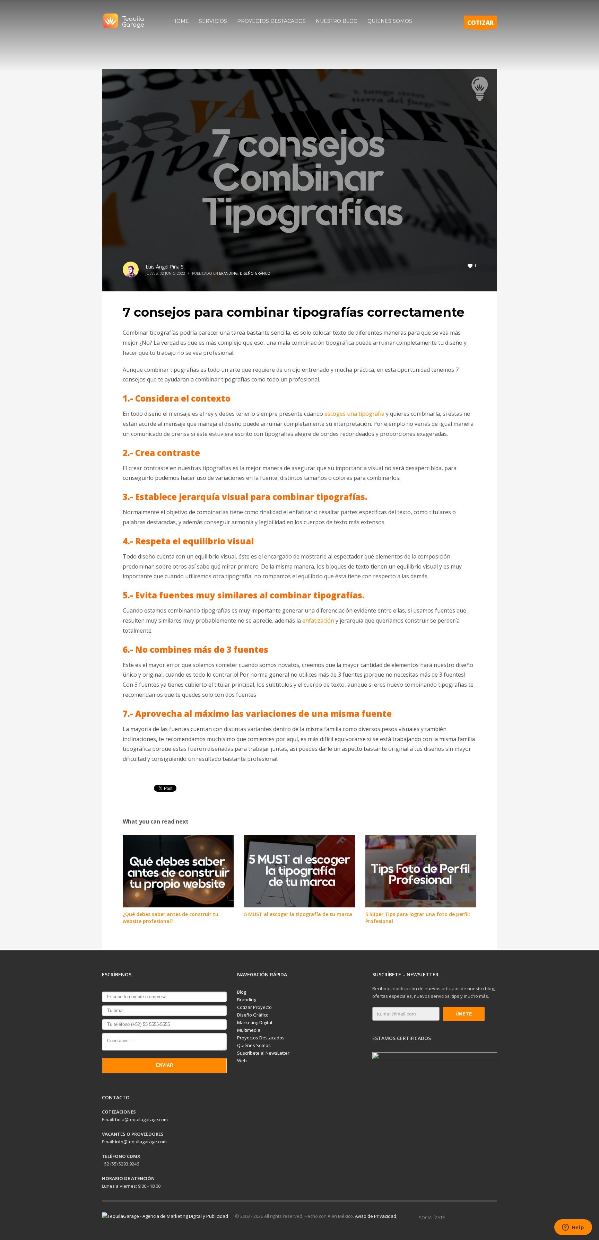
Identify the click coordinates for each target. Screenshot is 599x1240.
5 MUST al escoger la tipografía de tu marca (298, 914)
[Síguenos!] (460, 1217)
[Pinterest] (492, 1217)
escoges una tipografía (354, 413)
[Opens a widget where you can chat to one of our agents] (573, 1228)
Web (242, 1060)
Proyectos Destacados (261, 1038)
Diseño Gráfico (255, 273)
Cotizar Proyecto (254, 1007)
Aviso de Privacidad (375, 1216)
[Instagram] (471, 1217)
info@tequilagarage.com (141, 1141)
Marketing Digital (254, 1022)
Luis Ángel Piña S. (165, 266)
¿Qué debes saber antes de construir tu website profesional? (170, 917)
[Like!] (450, 1217)
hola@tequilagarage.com (141, 1119)
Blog (241, 992)
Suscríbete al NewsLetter (263, 1053)
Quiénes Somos (254, 1045)
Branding (228, 273)
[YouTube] (481, 1217)
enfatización (318, 620)
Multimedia (248, 1030)
